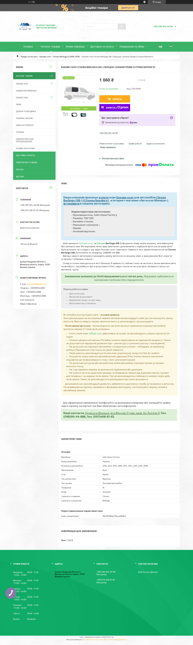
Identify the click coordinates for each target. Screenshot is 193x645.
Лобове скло (22, 84)
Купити (117, 99)
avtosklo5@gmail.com (36, 284)
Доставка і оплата (25, 155)
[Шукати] (122, 26)
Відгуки (20, 176)
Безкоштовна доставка (113, 158)
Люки (18, 104)
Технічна (20, 132)
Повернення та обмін (131, 46)
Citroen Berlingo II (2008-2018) (66, 56)
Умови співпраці (75, 46)
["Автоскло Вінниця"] (24, 34)
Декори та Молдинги (26, 111)
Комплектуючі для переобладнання (24, 140)
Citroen (101, 243)
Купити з (111, 107)
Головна (28, 46)
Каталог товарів (50, 46)
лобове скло (95, 333)
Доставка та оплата (102, 46)
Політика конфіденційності (116, 639)
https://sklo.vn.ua (28, 304)
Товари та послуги (28, 56)
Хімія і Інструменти (24, 125)
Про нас (20, 169)
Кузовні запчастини (25, 148)
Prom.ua (110, 637)
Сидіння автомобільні (26, 91)
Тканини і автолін (24, 118)
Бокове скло (45, 56)
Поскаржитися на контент (93, 639)
